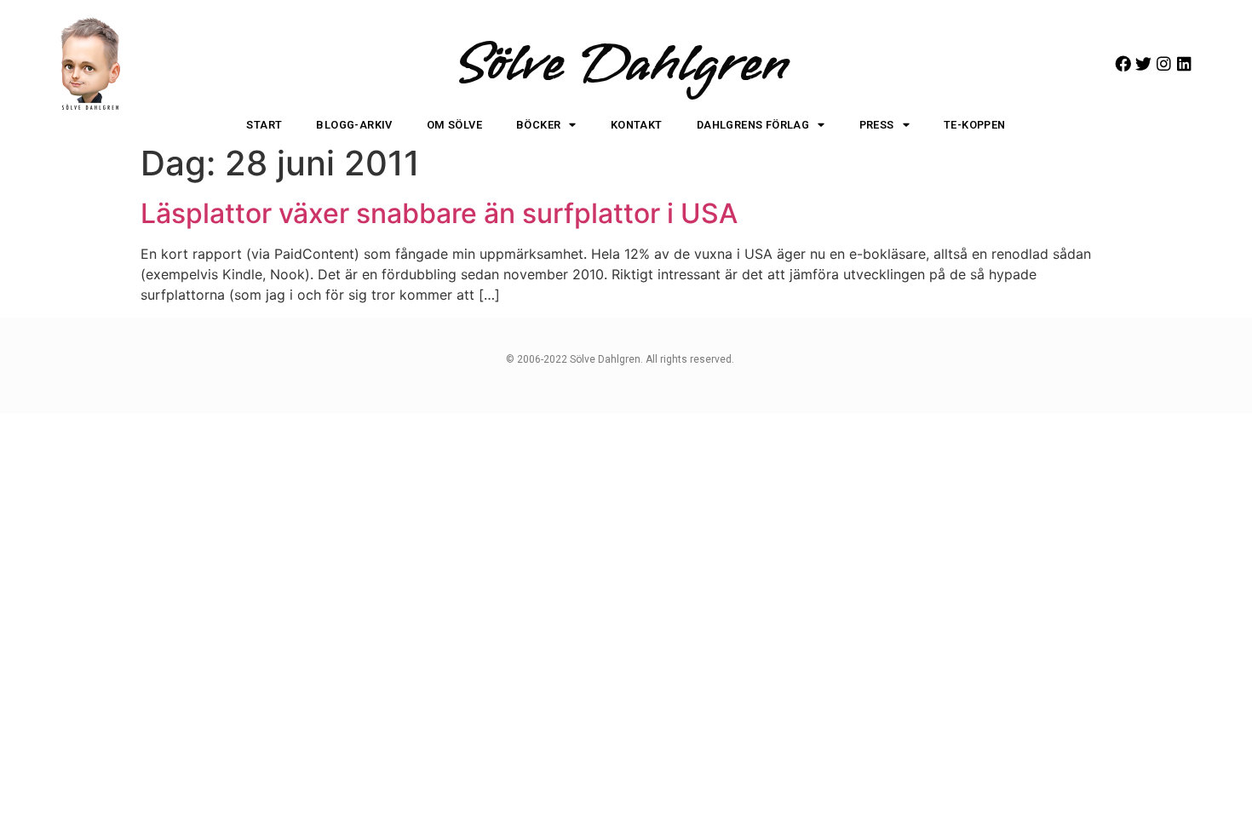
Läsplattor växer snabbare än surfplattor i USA (439, 213)
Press (876, 124)
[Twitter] (1143, 63)
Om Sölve (454, 124)
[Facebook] (1123, 63)
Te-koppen (975, 124)
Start (264, 124)
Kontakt (637, 124)
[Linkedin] (1184, 63)
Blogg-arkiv (354, 124)
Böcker (538, 124)
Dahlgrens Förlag (753, 124)
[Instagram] (1164, 63)
